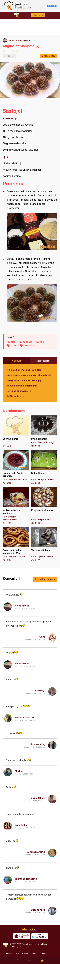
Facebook (8, 953)
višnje (13, 345)
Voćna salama (16, 431)
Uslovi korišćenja (41, 944)
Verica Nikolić (38, 798)
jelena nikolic (22, 40)
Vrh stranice (29, 929)
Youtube (25, 953)
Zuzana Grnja (37, 690)
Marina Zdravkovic (25, 717)
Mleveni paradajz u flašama (22, 385)
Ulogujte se (38, 15)
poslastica (29, 345)
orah (13, 342)
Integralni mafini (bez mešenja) (24, 380)
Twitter (17, 953)
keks (42, 342)
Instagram (35, 953)
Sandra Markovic (36, 851)
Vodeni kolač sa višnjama (16, 505)
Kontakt (23, 946)
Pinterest (44, 953)
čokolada (27, 342)
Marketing (14, 946)
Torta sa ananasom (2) (19, 391)
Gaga (42, 636)
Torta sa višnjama (44, 544)
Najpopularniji (43, 360)
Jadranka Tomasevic (26, 878)
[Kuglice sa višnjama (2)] (32, 231)
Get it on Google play (39, 936)
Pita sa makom (44, 431)
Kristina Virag (37, 744)
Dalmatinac (44, 467)
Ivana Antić (21, 825)
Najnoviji (16, 360)
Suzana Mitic (38, 909)
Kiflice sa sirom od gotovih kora (24, 369)
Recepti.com (5, 945)
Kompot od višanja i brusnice (16, 467)
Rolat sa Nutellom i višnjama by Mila (16, 544)
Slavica (19, 771)
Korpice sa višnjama (44, 505)
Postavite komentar (45, 579)
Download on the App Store (21, 936)
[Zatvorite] (2, 6)
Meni (30, 960)
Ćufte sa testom (16, 396)
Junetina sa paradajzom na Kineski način (29, 375)
